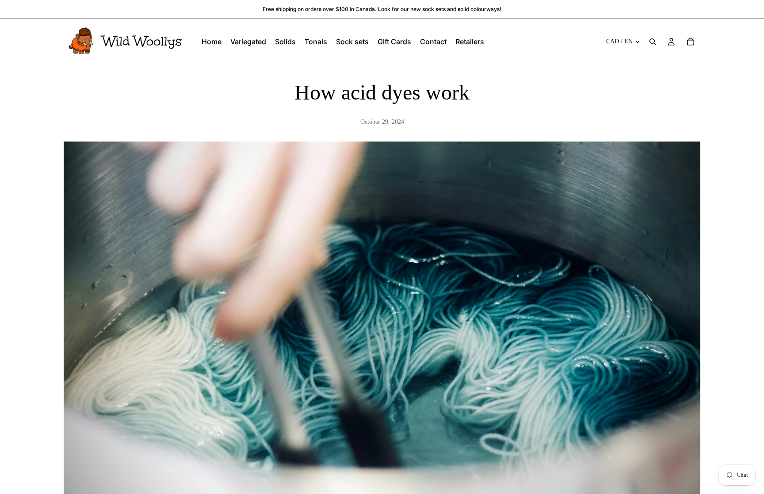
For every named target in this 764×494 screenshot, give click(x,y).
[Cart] (690, 41)
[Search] (652, 41)
